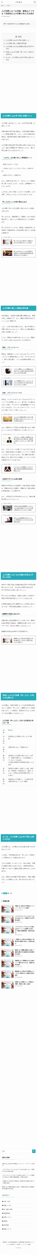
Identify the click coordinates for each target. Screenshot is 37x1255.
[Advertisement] (18, 87)
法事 (11, 893)
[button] (35, 2)
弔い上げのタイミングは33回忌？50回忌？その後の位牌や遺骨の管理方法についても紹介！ (23, 253)
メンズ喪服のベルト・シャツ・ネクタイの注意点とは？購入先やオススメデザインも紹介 (23, 382)
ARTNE (18, 1244)
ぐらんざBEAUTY (11, 1244)
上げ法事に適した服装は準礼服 (16, 43)
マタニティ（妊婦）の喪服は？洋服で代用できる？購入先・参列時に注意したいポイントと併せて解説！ (23, 439)
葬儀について (7, 1229)
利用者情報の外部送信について (26, 1242)
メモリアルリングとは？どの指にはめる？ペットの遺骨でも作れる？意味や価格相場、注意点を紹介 (18, 1176)
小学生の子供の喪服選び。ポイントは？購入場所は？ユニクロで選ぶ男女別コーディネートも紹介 (23, 508)
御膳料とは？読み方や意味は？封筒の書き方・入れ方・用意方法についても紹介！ (23, 640)
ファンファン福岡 (26, 1244)
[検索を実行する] (34, 1151)
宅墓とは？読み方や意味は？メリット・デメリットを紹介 (18, 1164)
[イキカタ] (18, 2)
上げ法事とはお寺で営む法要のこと (17, 40)
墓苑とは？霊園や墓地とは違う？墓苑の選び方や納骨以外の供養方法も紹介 (18, 1187)
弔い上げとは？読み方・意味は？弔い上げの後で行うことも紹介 (23, 241)
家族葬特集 (6, 1213)
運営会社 (5, 1242)
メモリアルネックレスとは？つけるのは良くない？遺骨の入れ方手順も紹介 (18, 1170)
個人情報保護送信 (12, 1242)
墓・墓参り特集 (7, 1209)
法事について (7, 1217)
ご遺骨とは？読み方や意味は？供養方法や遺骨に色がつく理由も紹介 (18, 1182)
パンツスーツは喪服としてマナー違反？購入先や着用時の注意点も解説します (23, 468)
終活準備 (6, 1225)
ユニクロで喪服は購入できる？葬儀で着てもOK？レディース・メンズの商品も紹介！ (24, 418)
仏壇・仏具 (6, 1201)
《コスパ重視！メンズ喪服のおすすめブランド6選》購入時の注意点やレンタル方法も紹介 (24, 370)
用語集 (5, 893)
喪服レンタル (7, 1205)
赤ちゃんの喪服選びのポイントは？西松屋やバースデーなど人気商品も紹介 (23, 519)
